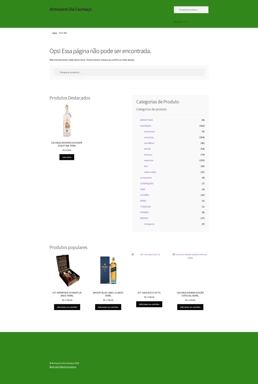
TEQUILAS (145, 206)
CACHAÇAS (145, 125)
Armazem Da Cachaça (71, 9)
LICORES (144, 194)
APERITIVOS (146, 119)
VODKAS (144, 212)
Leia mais (66, 157)
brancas (148, 154)
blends (147, 148)
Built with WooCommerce (63, 366)
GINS (142, 189)
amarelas (149, 137)
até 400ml (149, 143)
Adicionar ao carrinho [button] (67, 307)
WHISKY (144, 218)
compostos (146, 177)
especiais (148, 160)
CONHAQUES (146, 183)
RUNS (143, 200)
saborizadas (150, 171)
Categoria (149, 223)
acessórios (149, 131)
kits (146, 166)
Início (54, 33)
